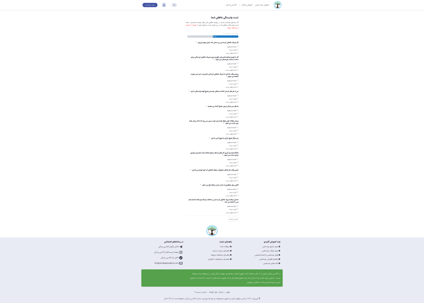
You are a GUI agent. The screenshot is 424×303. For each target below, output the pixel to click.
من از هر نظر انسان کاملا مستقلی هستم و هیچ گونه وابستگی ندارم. (213, 91)
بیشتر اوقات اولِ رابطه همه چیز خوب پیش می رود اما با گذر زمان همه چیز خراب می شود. (213, 122)
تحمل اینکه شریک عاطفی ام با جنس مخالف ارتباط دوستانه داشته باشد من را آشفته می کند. (213, 201)
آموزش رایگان (247, 4)
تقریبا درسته (233, 50)
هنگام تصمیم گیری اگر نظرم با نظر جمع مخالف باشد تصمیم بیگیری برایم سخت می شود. (214, 154)
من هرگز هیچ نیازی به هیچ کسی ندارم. (223, 138)
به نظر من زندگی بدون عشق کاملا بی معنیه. (222, 106)
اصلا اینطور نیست (231, 53)
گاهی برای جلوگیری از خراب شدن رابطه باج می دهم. (219, 185)
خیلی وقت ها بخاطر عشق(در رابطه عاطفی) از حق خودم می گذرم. (214, 170)
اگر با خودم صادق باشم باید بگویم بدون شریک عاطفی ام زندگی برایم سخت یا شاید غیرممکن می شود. (214, 58)
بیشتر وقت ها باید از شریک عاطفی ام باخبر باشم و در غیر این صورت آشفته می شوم (214, 75)
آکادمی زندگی (231, 4)
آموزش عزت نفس (262, 4)
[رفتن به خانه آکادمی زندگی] (277, 5)
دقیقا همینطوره (232, 47)
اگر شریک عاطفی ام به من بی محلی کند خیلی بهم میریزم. (217, 42)
